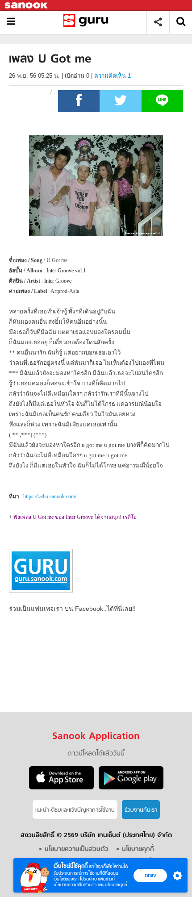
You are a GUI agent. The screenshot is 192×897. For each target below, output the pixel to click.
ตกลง (150, 875)
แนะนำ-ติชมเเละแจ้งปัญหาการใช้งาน (75, 810)
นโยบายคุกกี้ (116, 884)
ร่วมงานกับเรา (141, 810)
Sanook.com (26, 5)
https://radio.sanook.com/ (49, 496)
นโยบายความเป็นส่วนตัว (75, 884)
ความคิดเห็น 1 (112, 75)
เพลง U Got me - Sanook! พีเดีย (87, 22)
